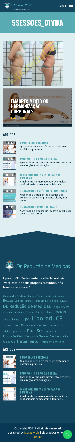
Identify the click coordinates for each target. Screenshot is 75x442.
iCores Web (31, 432)
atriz (48, 296)
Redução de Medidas (36, 336)
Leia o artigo (19, 118)
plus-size (19, 331)
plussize (51, 331)
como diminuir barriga (46, 300)
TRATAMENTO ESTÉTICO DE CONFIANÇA (43, 191)
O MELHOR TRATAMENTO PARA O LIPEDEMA (40, 176)
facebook (19, 312)
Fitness (30, 312)
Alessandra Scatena (14, 296)
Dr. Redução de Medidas (27, 306)
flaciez (50, 312)
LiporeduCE (46, 318)
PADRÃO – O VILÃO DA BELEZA (38, 159)
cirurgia (29, 301)
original (7, 331)
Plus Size (36, 330)
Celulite (19, 300)
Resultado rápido (59, 336)
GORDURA (60, 312)
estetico (7, 312)
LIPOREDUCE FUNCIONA (34, 143)
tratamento (27, 341)
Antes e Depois (36, 296)
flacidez (40, 312)
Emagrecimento (61, 307)
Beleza (8, 300)
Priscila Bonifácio (13, 336)
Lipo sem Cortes (11, 325)
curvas (63, 300)
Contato (37, 437)
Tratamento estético (52, 341)
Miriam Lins (59, 325)
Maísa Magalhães (31, 325)
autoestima (58, 296)
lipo (26, 319)
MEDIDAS (47, 325)
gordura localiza (12, 319)
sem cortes (9, 342)
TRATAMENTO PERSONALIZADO (38, 207)
